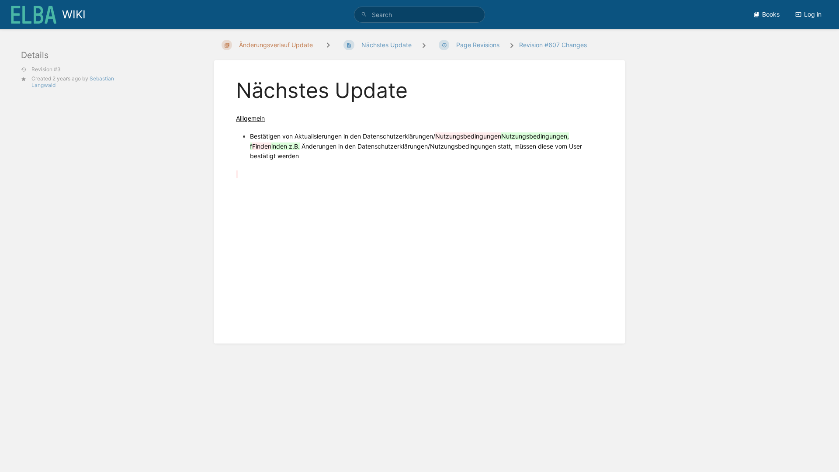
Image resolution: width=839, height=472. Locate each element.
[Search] (364, 14)
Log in (813, 14)
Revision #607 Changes (553, 45)
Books (771, 14)
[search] (419, 15)
